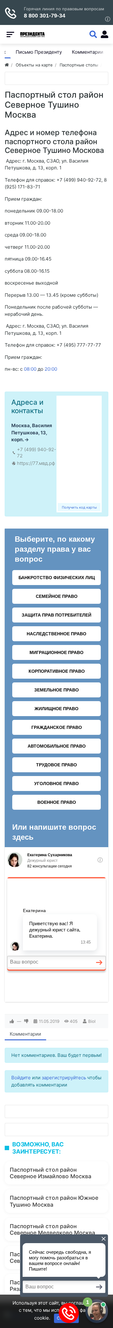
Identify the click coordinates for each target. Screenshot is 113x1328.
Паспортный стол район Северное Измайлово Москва (50, 1172)
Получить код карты (79, 507)
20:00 (51, 369)
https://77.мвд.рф (36, 463)
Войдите (21, 1078)
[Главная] (7, 64)
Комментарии (25, 1034)
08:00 (30, 369)
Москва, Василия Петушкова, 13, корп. (31, 432)
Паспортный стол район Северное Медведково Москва (52, 1229)
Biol (91, 1021)
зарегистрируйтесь (64, 1078)
